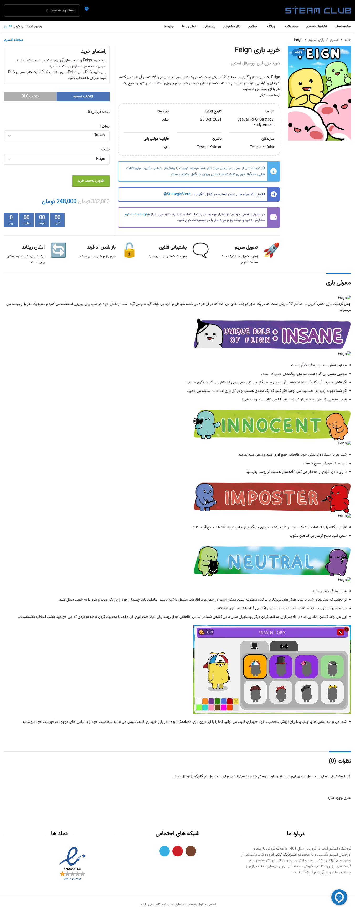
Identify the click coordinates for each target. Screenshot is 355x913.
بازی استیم (316, 40)
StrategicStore (178, 194)
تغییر (8, 26)
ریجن (106, 126)
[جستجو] (10, 10)
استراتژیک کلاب (286, 855)
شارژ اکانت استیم (137, 214)
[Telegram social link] (164, 851)
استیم (334, 40)
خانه (347, 40)
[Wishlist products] (98, 10)
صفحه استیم (13, 40)
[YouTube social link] (177, 851)
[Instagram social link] (191, 851)
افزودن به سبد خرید (91, 180)
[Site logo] (318, 11)
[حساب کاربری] (108, 10)
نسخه (105, 149)
